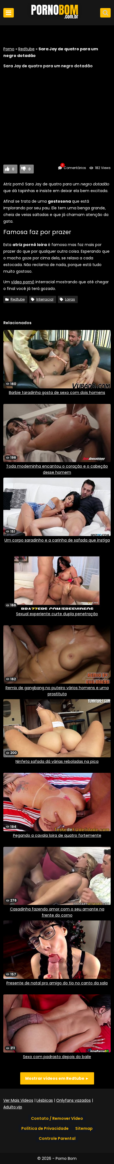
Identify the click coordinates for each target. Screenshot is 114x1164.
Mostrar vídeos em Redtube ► (57, 1078)
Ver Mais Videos (18, 1100)
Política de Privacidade (45, 1128)
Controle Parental (57, 1138)
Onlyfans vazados (73, 1100)
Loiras (70, 299)
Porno (8, 49)
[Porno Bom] (57, 18)
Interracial (44, 299)
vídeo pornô (22, 282)
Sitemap (84, 1128)
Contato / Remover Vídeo (57, 1118)
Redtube (26, 49)
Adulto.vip (12, 1107)
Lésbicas (45, 1100)
